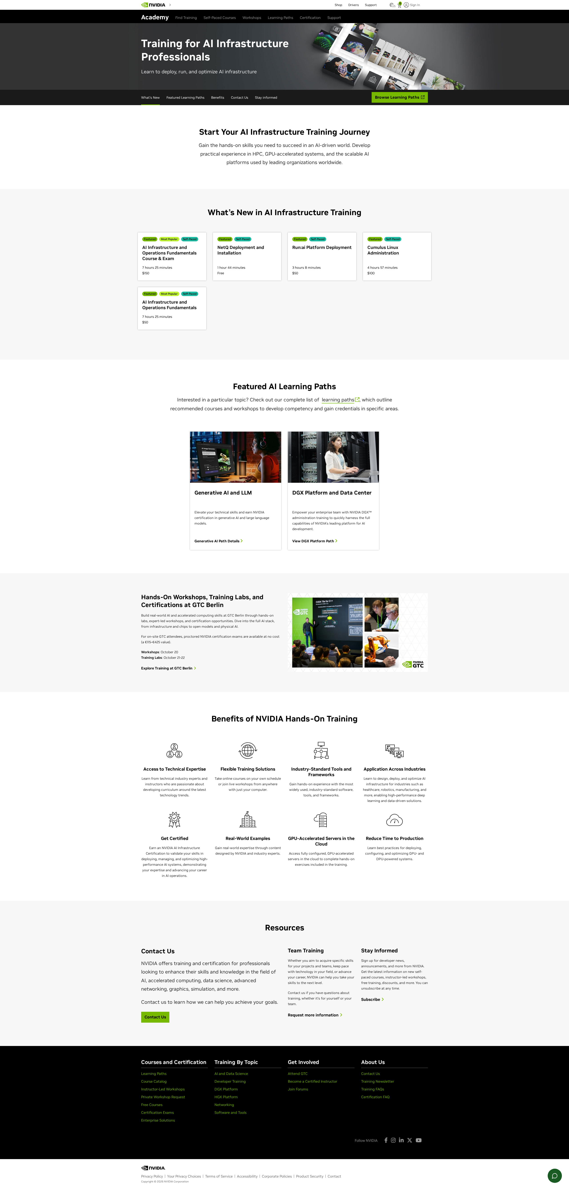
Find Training (186, 17)
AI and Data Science (231, 1073)
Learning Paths (280, 17)
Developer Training (230, 1081)
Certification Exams (157, 1112)
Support (334, 17)
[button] (391, 6)
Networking (224, 1104)
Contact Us (239, 97)
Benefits (217, 97)
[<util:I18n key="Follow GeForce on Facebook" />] (386, 1140)
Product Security (309, 1176)
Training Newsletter (377, 1081)
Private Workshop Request (163, 1097)
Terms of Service (219, 1176)
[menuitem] (180, 4)
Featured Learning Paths (185, 97)
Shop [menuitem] (338, 5)
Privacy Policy (152, 1176)
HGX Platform (226, 1097)
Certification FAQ (375, 1097)
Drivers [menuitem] (353, 5)
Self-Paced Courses (220, 17)
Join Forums (298, 1089)
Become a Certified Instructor (312, 1081)
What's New (150, 97)
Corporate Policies (277, 1176)
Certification (310, 17)
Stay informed (266, 97)
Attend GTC (298, 1073)
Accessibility (247, 1176)
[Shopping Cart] (400, 6)
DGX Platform (226, 1089)
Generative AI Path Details (217, 541)
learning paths (338, 400)
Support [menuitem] (371, 5)
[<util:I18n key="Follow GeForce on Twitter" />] (409, 1140)
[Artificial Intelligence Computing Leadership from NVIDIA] (153, 5)
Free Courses (151, 1104)
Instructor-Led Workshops (163, 1089)
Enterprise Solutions (158, 1120)
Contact (334, 1176)
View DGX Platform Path (313, 541)
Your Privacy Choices (184, 1176)
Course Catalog (154, 1081)
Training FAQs (372, 1089)
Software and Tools (230, 1112)
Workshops (251, 17)
